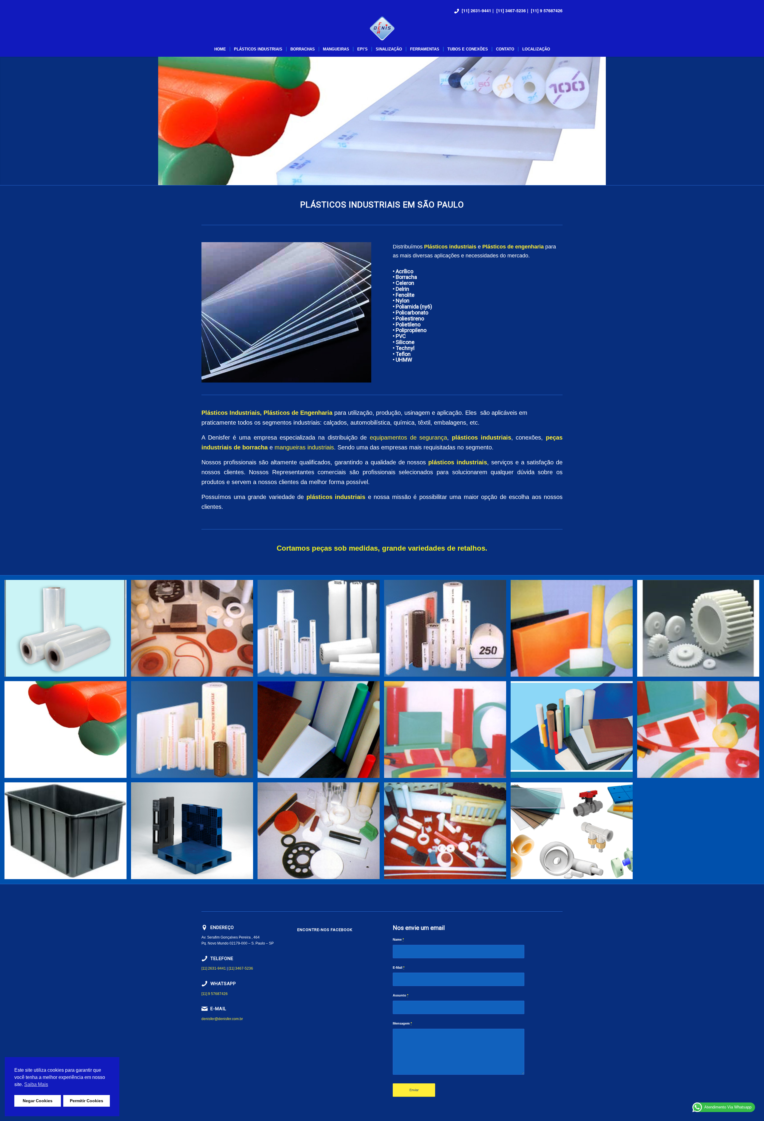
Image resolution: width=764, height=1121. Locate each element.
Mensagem (402, 1023)
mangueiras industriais (304, 447)
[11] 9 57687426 (547, 10)
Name (398, 939)
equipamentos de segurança (408, 437)
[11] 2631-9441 (476, 10)
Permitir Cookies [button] (86, 1100)
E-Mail (398, 967)
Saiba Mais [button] (36, 1084)
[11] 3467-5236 (511, 10)
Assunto (400, 995)
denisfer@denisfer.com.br (222, 1019)
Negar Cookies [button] (38, 1100)
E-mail (218, 1008)
